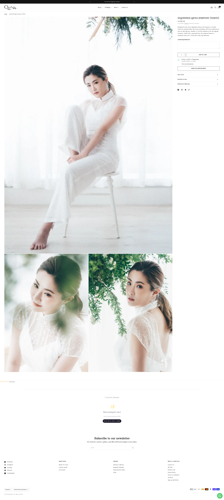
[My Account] (212, 7)
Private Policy (172, 472)
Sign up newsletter (173, 480)
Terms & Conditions (173, 475)
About (116, 7)
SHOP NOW (62, 461)
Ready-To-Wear (63, 465)
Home (5, 14)
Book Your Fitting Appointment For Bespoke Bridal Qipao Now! (114, 2)
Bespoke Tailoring (118, 467)
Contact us (124, 7)
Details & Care (182, 79)
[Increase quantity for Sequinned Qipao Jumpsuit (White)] (184, 55)
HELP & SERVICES (174, 461)
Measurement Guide (119, 470)
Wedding (107, 7)
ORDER (115, 461)
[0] (218, 7)
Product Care (171, 470)
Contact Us (171, 465)
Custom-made (63, 467)
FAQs (114, 472)
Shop (99, 7)
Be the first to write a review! (112, 421)
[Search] (215, 7)
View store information (188, 64)
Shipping (186, 23)
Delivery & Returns (184, 84)
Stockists (170, 478)
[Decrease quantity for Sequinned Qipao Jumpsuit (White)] (179, 55)
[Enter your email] (132, 448)
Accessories (62, 470)
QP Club (170, 467)
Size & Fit (181, 75)
